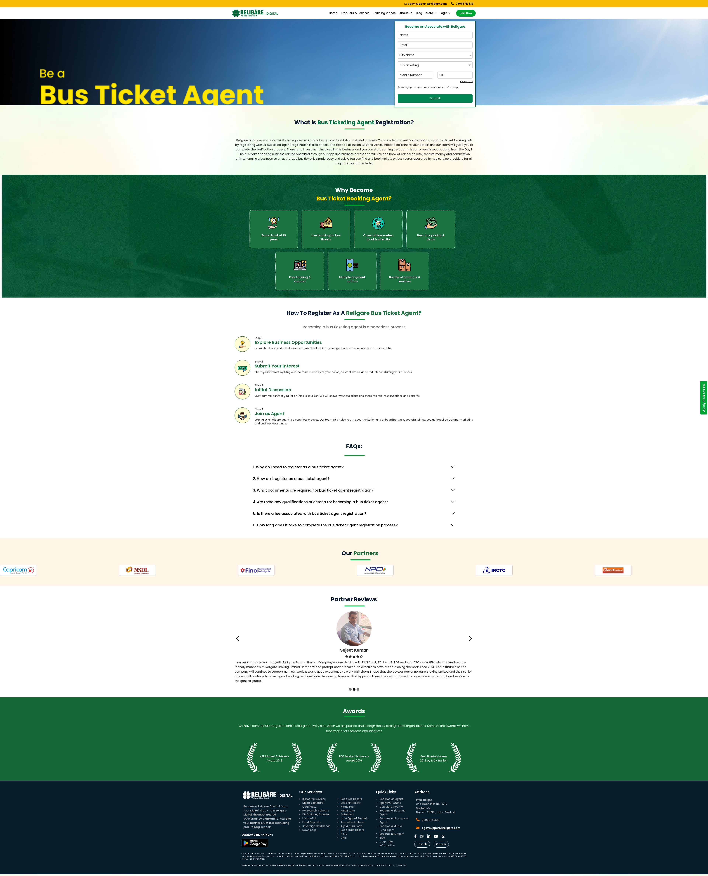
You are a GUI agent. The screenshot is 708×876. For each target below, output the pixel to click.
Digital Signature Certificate (312, 805)
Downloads (309, 830)
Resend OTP (466, 81)
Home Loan (348, 807)
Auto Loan (347, 814)
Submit (435, 98)
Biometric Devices (314, 799)
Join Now (466, 13)
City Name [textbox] (406, 55)
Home (333, 13)
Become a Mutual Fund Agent (391, 828)
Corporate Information (387, 843)
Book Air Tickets (351, 803)
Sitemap (401, 865)
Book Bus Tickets (351, 799)
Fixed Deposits (311, 822)
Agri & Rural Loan (351, 826)
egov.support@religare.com (441, 828)
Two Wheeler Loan (352, 822)
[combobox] (435, 55)
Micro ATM (309, 818)
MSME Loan (348, 810)
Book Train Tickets (352, 830)
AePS (344, 834)
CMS (343, 837)
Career (441, 844)
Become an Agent (391, 799)
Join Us (422, 844)
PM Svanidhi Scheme (315, 810)
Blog (382, 837)
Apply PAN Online (703, 398)
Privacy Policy (367, 865)
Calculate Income (391, 807)
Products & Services (355, 13)
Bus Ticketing (409, 65)
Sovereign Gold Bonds (316, 826)
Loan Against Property (355, 818)
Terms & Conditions (385, 865)
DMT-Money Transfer (316, 814)
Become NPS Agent (392, 834)
